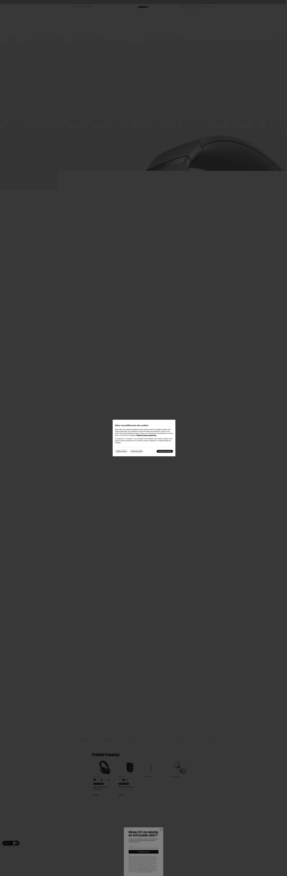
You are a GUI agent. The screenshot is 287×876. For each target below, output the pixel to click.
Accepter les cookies (164, 451)
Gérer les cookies (121, 451)
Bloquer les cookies (136, 451)
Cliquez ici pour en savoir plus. (146, 435)
